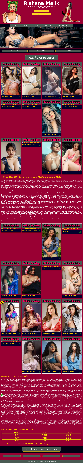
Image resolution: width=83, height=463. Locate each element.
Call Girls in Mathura (31, 456)
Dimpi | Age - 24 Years (8, 172)
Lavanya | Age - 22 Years (70, 172)
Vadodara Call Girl (41, 50)
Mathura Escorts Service (71, 456)
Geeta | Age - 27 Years (28, 144)
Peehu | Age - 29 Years (69, 295)
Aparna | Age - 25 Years (49, 96)
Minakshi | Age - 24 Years (29, 230)
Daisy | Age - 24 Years (8, 343)
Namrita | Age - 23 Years (9, 295)
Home (14, 25)
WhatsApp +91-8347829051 (41, 14)
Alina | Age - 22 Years (28, 96)
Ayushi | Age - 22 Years (28, 106)
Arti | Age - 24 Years (68, 96)
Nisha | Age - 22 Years (28, 295)
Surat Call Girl (14, 50)
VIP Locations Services (41, 449)
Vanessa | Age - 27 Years (70, 333)
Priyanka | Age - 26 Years (29, 333)
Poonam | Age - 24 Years (9, 333)
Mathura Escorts (41, 57)
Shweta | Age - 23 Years (49, 333)
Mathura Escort (51, 456)
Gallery (25, 25)
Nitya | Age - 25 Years (49, 267)
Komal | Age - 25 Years (28, 371)
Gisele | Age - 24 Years (49, 172)
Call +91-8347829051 (41, 11)
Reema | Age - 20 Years (49, 371)
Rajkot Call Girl (68, 50)
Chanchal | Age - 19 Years (70, 106)
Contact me (48, 25)
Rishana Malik (41, 3)
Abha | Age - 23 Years (8, 96)
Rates (36, 25)
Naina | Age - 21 (67, 231)
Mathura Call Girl (11, 456)
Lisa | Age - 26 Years (8, 230)
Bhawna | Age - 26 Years (50, 134)
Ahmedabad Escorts (64, 25)
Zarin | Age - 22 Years (69, 371)
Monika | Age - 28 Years (49, 257)
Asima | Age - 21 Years (8, 106)
